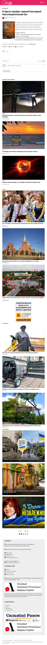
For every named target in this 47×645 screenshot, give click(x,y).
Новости (6, 8)
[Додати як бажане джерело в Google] (21, 46)
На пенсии (8, 605)
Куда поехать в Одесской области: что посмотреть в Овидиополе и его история (20, 261)
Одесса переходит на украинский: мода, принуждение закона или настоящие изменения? (22, 223)
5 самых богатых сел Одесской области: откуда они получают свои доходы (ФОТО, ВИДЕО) (22, 297)
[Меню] (44, 2)
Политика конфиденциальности (7, 640)
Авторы (26, 531)
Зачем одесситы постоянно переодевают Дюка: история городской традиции (20, 352)
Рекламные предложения (11, 571)
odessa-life (7, 17)
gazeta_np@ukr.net (10, 574)
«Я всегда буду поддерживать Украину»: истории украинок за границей (19, 525)
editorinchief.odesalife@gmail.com (13, 562)
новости (7, 51)
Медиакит (8, 569)
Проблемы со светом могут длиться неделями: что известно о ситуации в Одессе (20, 389)
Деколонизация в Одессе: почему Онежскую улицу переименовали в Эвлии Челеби (21, 425)
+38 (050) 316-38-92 (10, 573)
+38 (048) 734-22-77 (9, 556)
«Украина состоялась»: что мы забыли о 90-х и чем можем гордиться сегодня (21, 459)
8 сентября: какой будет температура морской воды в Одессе (20, 151)
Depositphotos (8, 608)
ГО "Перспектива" (9, 610)
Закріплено (41, 2)
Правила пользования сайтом (27, 640)
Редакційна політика (17, 640)
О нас (20, 531)
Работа (7, 606)
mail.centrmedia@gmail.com (11, 557)
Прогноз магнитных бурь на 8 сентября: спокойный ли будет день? (21, 182)
